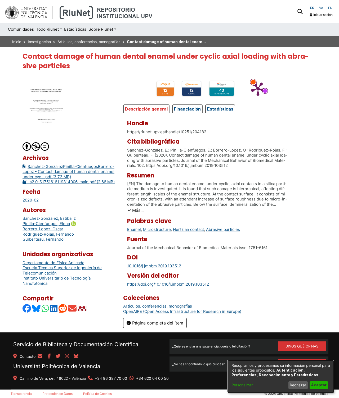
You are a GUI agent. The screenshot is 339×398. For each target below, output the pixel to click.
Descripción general (146, 109)
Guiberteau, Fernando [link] (43, 239)
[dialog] (281, 376)
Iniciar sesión (323, 15)
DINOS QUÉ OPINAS (302, 346)
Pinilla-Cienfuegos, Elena (46, 223)
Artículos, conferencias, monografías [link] (88, 41)
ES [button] (312, 8)
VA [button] (321, 8)
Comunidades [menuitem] (21, 29)
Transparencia (21, 394)
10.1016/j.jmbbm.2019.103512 (154, 265)
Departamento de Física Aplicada (53, 262)
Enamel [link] (134, 229)
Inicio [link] (16, 41)
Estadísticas (220, 109)
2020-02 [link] (31, 200)
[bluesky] (76, 356)
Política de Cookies (97, 394)
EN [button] (330, 8)
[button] (300, 11)
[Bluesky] (36, 308)
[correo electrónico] (39, 356)
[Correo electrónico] (72, 308)
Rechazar (298, 385)
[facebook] (48, 356)
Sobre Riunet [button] (100, 29)
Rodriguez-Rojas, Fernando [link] (48, 234)
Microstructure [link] (157, 229)
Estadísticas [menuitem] (75, 29)
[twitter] (58, 356)
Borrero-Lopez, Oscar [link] (43, 228)
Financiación (187, 109)
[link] (157, 306)
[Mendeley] (83, 308)
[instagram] (67, 356)
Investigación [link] (39, 41)
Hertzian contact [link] (188, 229)
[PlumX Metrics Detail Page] (258, 88)
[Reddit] (63, 308)
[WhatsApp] (46, 308)
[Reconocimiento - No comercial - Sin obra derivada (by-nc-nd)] (36, 146)
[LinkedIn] (54, 308)
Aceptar (319, 385)
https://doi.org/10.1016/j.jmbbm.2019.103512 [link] (168, 284)
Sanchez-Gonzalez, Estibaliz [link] (49, 218)
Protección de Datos (57, 394)
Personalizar (242, 385)
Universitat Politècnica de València (56, 366)
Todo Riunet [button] (47, 29)
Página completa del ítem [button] (157, 323)
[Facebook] (27, 308)
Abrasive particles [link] (223, 229)
